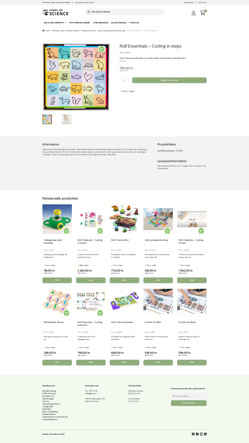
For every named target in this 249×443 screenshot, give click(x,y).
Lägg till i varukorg (169, 80)
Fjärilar (134, 22)
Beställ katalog (49, 390)
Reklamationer (49, 414)
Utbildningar (100, 22)
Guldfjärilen (118, 22)
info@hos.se (91, 393)
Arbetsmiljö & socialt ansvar (55, 416)
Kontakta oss (48, 396)
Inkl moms (202, 2)
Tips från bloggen (79, 22)
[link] (203, 12)
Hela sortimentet (54, 22)
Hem (48, 30)
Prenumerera (189, 402)
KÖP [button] (57, 280)
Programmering (88, 30)
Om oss (45, 401)
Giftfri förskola (49, 393)
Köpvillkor (46, 409)
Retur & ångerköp (50, 411)
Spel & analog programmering (111, 30)
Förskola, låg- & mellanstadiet (65, 30)
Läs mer (123, 61)
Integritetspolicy (50, 419)
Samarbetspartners (51, 403)
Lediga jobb (47, 406)
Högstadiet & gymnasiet (84, 2)
